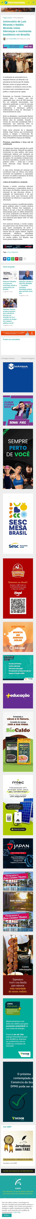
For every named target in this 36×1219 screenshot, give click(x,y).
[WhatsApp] (12, 259)
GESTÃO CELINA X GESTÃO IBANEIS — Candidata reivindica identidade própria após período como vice (26, 287)
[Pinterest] (16, 259)
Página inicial (7, 18)
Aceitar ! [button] (7, 1215)
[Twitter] (8, 259)
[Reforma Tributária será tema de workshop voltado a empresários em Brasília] (10, 275)
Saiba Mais (16, 1212)
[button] (2, 2)
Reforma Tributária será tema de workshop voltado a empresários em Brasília (10, 285)
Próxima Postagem (27, 358)
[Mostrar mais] (24, 259)
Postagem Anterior (8, 358)
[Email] (20, 259)
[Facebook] (4, 259)
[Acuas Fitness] (18, 1171)
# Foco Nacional (18, 18)
